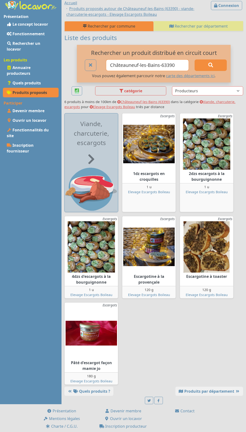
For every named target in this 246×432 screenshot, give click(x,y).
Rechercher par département (201, 26)
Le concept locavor (30, 24)
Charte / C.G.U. (64, 426)
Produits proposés (29, 92)
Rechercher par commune (111, 26)
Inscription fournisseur (20, 148)
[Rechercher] (211, 65)
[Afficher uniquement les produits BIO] (77, 91)
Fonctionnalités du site (28, 132)
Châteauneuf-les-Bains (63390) (145, 101)
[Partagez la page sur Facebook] (158, 400)
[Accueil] (30, 4)
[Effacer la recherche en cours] (90, 65)
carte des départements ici (190, 75)
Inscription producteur (125, 426)
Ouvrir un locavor (29, 120)
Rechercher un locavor (23, 46)
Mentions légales (64, 418)
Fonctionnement (28, 33)
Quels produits (26, 83)
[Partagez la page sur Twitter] (149, 400)
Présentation (64, 411)
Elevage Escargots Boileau (114, 107)
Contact (187, 411)
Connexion (228, 5)
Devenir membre (28, 110)
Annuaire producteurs (19, 70)
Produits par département (209, 391)
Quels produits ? (94, 391)
